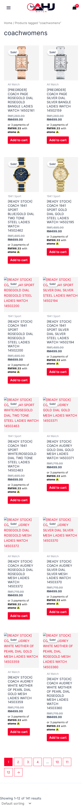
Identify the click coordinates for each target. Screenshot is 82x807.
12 (8, 772)
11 (67, 762)
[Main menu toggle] (8, 7)
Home (8, 23)
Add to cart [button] (18, 140)
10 (57, 762)
